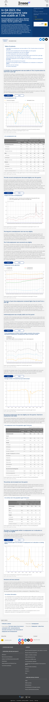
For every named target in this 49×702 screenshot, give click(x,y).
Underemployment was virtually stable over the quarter (18, 57)
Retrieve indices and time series (31, 652)
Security (31, 700)
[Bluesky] (19, 640)
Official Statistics (28, 685)
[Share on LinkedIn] (43, 39)
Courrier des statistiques (6, 665)
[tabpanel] (24, 114)
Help (6, 0)
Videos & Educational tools (30, 657)
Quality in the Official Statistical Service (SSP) (10, 659)
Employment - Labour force (38, 626)
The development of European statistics (32, 687)
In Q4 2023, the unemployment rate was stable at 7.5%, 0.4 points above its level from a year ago (25, 49)
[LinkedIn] (25, 640)
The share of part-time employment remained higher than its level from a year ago (24, 55)
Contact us (27, 671)
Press (47, 2)
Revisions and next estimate (12, 65)
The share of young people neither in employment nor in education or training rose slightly (24, 63)
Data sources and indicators (7, 656)
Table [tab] (19, 95)
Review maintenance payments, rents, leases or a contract (36, 650)
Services (28, 647)
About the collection (39, 19)
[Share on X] (46, 39)
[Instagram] (22, 640)
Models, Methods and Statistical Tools (9, 663)
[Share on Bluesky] (40, 39)
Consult (5, 41)
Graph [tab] (8, 95)
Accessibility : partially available (22, 700)
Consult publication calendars (30, 661)
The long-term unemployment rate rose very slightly (17, 52)
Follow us (27, 668)
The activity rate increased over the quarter (15, 61)
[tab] (5, 41)
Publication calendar (6, 623)
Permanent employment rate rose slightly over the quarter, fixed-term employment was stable (24, 59)
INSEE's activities (28, 682)
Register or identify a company (31, 654)
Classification (4, 661)
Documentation (12, 41)
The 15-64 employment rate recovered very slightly (17, 53)
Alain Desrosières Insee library (30, 666)
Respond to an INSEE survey (30, 659)
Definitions (4, 654)
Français (46, 0)
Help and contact (36, 639)
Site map (36, 700)
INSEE (26, 680)
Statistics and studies (8, 647)
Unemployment (35, 623)
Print (36, 16)
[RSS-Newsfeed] (22, 643)
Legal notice (12, 700)
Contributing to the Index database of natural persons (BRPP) (35, 664)
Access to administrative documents (32, 689)
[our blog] (19, 643)
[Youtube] (31, 640)
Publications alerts (8, 640)
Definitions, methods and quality (11, 651)
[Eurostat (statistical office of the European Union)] (21, 698)
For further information (11, 66)
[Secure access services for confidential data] (28, 698)
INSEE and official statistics (32, 677)
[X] (28, 640)
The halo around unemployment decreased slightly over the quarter (21, 50)
